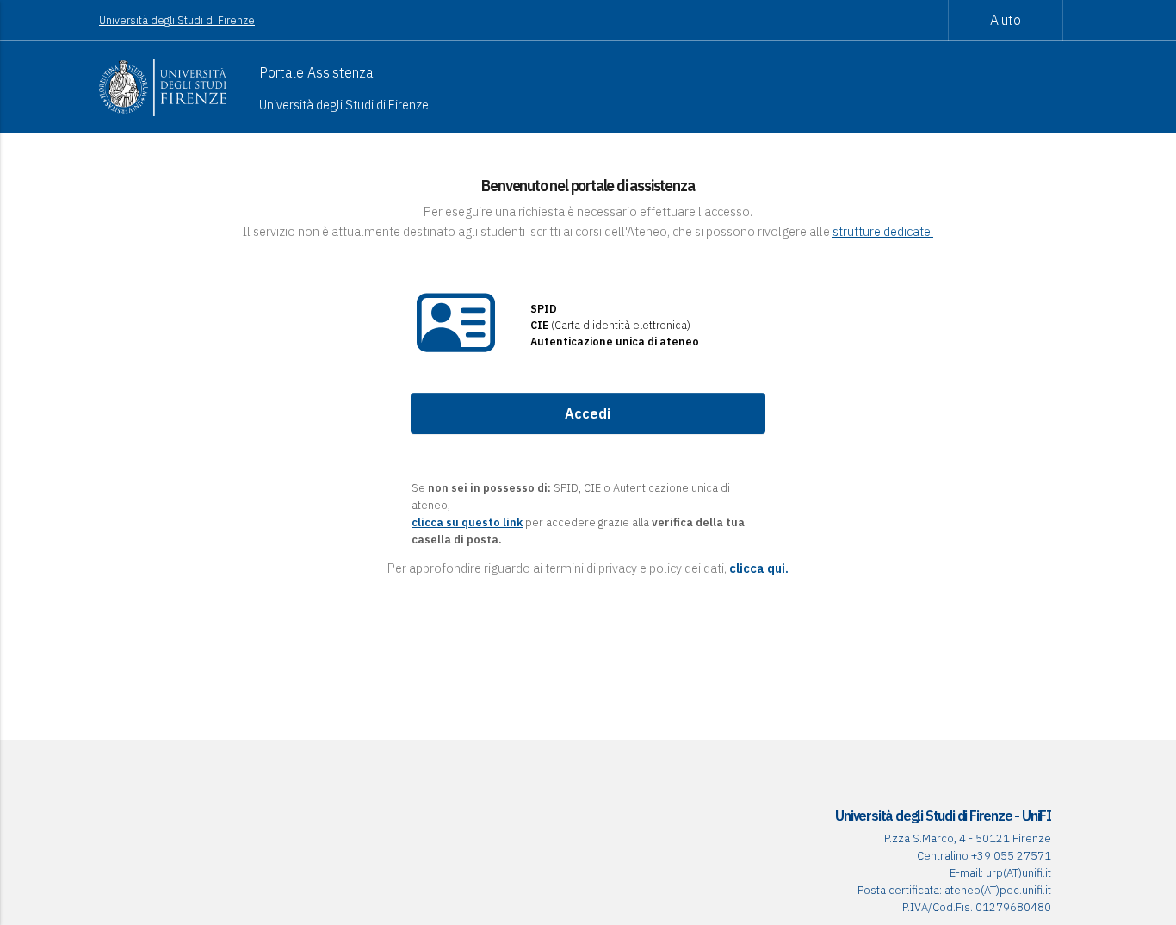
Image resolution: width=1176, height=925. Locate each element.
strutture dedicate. (882, 231)
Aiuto (1005, 19)
